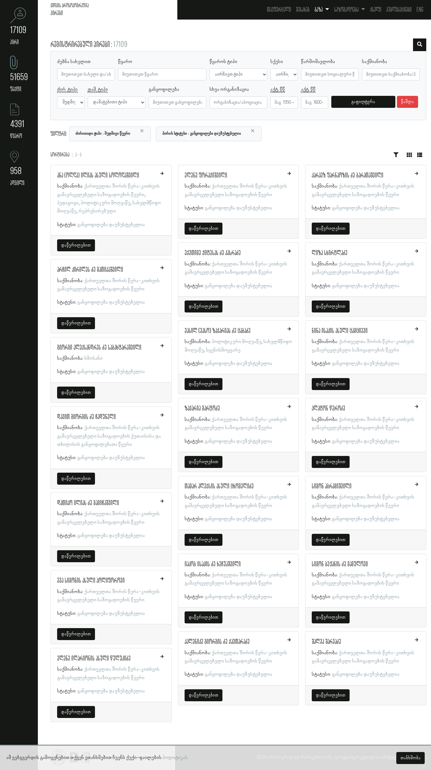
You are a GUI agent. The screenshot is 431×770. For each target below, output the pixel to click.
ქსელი (375, 10)
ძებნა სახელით (74, 62)
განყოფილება (164, 89)
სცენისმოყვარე (223, 350)
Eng (419, 10)
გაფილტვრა (363, 101)
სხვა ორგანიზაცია (229, 89)
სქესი (276, 62)
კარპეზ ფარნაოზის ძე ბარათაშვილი (347, 176)
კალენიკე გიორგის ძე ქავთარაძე (217, 642)
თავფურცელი (279, 10)
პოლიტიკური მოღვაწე (105, 203)
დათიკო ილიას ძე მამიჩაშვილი (88, 503)
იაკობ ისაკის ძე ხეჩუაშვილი (213, 564)
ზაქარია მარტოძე (202, 409)
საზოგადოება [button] (347, 10)
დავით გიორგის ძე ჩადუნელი (86, 417)
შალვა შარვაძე (326, 642)
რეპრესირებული (97, 211)
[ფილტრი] (419, 44)
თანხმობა (410, 758)
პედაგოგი (68, 203)
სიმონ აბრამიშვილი (331, 486)
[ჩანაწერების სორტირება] (396, 155)
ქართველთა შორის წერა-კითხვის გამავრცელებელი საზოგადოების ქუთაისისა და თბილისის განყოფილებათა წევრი (109, 436)
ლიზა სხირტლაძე (329, 253)
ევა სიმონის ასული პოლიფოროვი (91, 581)
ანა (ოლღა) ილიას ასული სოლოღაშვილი (98, 176)
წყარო (125, 62)
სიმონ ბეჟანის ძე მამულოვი (340, 564)
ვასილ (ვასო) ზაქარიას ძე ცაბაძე (218, 331)
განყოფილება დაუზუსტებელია (111, 225)
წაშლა (407, 101)
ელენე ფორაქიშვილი (206, 176)
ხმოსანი (93, 358)
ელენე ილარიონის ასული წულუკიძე (94, 659)
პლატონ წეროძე (328, 409)
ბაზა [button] (319, 10)
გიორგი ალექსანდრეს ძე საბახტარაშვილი (99, 348)
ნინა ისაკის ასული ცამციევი (340, 331)
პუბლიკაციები (398, 10)
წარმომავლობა (318, 62)
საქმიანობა (374, 62)
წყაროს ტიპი (223, 62)
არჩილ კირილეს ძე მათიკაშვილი (90, 270)
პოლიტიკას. (175, 758)
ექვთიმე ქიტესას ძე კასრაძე (213, 253)
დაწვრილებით (76, 245)
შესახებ (303, 10)
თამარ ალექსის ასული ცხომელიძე (219, 486)
